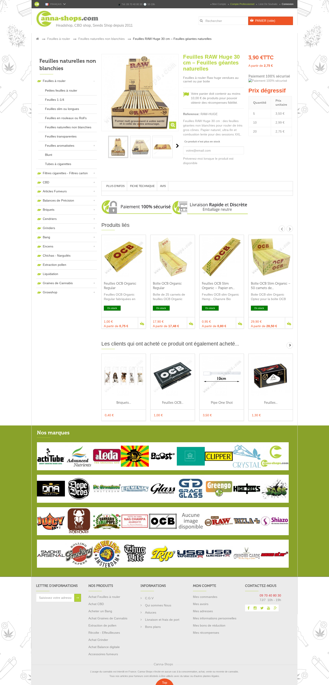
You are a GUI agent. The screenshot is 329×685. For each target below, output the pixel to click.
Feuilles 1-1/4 (54, 99)
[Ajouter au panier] (142, 322)
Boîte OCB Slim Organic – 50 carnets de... (271, 285)
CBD (46, 182)
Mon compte (219, 4)
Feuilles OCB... (172, 403)
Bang (46, 237)
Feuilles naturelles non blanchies (68, 127)
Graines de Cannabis (58, 283)
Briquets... (123, 403)
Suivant (177, 146)
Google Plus (275, 608)
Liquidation (50, 274)
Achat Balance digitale (104, 647)
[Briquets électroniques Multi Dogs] (124, 376)
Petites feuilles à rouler (61, 90)
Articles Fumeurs (55, 191)
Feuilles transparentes (61, 136)
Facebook (248, 608)
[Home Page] (37, 39)
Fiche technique (142, 186)
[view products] (51, 456)
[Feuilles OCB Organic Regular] (123, 257)
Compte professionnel (242, 4)
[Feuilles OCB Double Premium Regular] (173, 376)
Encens (48, 246)
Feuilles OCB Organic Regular (120, 285)
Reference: (191, 114)
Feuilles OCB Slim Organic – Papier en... (218, 285)
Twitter (261, 608)
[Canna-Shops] (67, 19)
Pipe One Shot (222, 403)
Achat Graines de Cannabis (107, 618)
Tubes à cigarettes (58, 164)
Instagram (255, 608)
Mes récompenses (206, 632)
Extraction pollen (54, 264)
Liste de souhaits (268, 4)
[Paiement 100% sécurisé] (270, 81)
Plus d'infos (115, 186)
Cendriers (50, 219)
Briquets (48, 209)
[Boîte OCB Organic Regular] (172, 257)
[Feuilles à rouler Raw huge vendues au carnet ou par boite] (118, 147)
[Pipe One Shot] (222, 376)
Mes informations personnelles (214, 618)
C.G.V (149, 598)
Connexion (287, 4)
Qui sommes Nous (158, 605)
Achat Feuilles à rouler (104, 597)
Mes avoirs (200, 604)
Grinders (49, 228)
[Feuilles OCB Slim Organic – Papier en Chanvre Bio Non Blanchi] (221, 257)
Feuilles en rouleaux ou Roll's (66, 118)
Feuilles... (271, 403)
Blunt (48, 155)
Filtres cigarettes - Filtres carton (65, 173)
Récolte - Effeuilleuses (104, 632)
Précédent (103, 146)
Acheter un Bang (100, 611)
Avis (163, 186)
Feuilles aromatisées (59, 145)
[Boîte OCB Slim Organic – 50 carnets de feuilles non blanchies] (271, 257)
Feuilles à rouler (54, 81)
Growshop (50, 292)
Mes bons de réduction (209, 625)
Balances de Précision (58, 200)
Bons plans (153, 627)
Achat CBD (96, 604)
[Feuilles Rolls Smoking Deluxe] (271, 376)
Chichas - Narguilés (56, 255)
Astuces (150, 612)
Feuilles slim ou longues (62, 109)
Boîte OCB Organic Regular (167, 285)
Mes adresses (203, 611)
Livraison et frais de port (162, 619)
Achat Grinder (98, 640)
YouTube (268, 608)
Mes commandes (205, 597)
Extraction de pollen (102, 625)
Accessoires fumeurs (103, 654)
